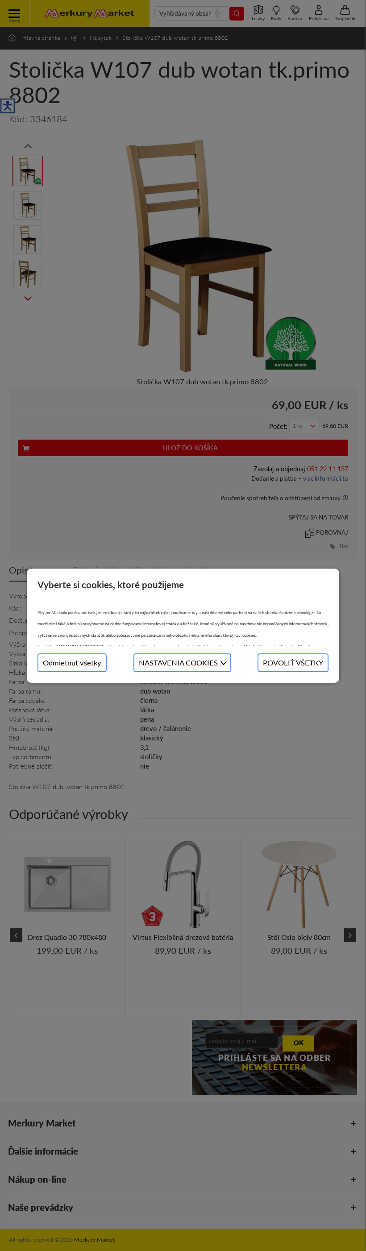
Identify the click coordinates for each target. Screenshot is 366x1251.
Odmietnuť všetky (72, 662)
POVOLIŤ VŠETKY (293, 662)
